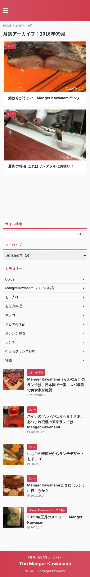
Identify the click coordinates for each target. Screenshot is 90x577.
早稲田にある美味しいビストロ (45, 557)
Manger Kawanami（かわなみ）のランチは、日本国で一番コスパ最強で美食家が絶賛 (56, 384)
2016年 (19, 25)
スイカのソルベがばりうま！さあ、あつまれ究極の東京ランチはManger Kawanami (55, 421)
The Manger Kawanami (45, 563)
